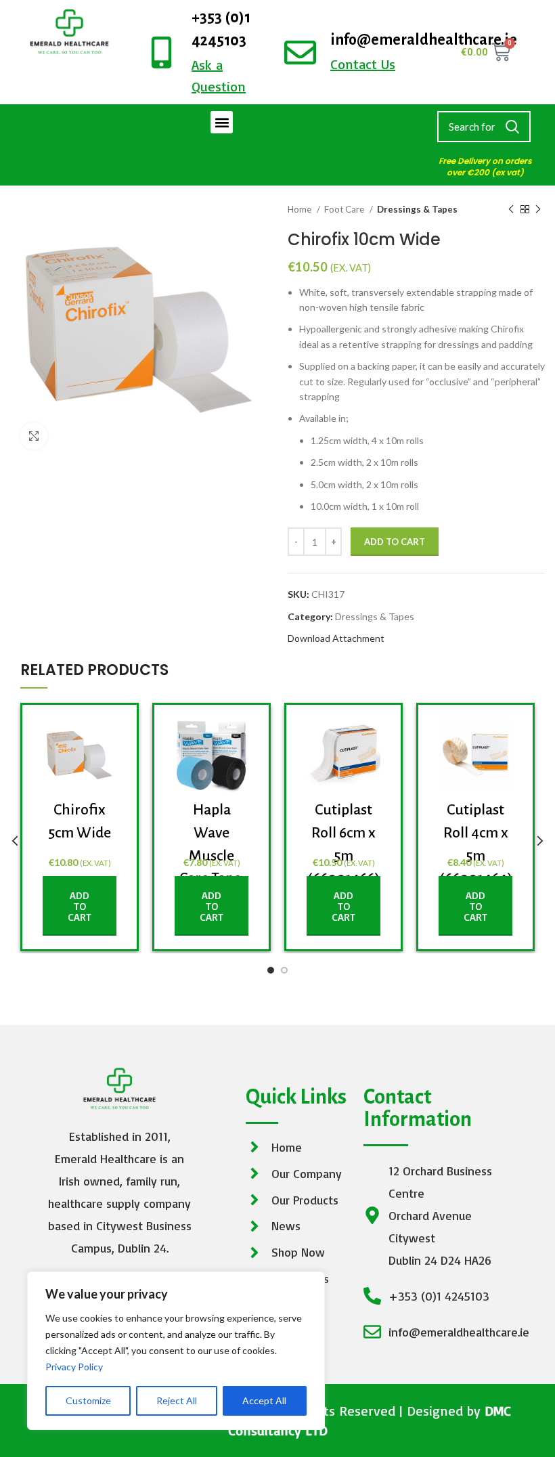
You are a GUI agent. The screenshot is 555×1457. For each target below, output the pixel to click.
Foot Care (345, 209)
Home (300, 209)
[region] (176, 1350)
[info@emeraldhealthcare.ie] (300, 52)
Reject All (176, 1400)
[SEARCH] (512, 126)
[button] (221, 122)
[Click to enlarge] (33, 436)
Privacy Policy (74, 1366)
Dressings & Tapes (417, 209)
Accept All (264, 1400)
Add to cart (394, 541)
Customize (88, 1400)
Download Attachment (336, 638)
